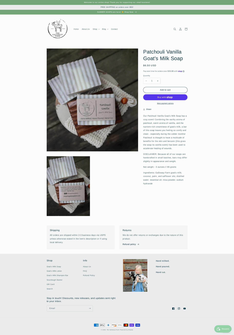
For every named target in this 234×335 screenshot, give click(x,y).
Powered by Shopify (126, 329)
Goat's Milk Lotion (54, 271)
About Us (87, 267)
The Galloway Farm (113, 329)
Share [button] (148, 109)
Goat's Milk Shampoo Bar (57, 275)
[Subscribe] (90, 308)
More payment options (165, 103)
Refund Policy (89, 275)
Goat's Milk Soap (54, 267)
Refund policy (129, 244)
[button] (96, 29)
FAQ (85, 271)
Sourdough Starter (55, 280)
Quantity (146, 76)
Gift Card (50, 284)
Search (50, 289)
